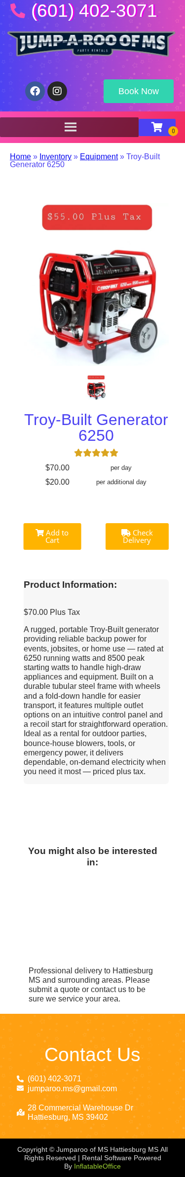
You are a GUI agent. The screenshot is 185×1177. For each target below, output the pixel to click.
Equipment (99, 156)
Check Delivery (138, 536)
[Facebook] (35, 91)
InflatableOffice (97, 1166)
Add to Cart (56, 536)
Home (20, 156)
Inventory (55, 156)
